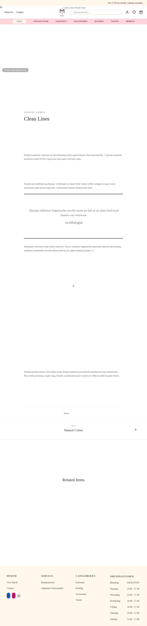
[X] (77, 413)
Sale (19, 21)
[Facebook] (5, 2)
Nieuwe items (41, 21)
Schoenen (61, 21)
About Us (8, 12)
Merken (130, 21)
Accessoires (80, 21)
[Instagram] (17, 2)
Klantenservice (48, 582)
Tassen (115, 21)
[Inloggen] (127, 12)
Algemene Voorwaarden (52, 588)
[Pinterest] (81, 413)
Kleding (99, 21)
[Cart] (141, 12)
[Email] (11, 2)
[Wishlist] (134, 12)
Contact (19, 12)
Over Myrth (12, 582)
